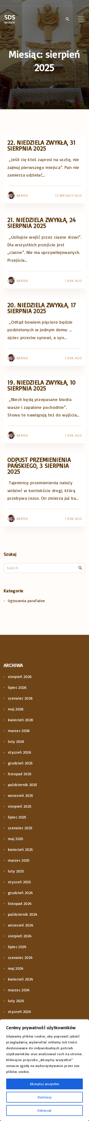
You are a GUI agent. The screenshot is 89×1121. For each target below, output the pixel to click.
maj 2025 (15, 838)
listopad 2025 (20, 773)
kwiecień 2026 (20, 719)
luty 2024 (16, 1000)
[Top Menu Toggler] (81, 19)
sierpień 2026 (20, 676)
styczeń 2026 (19, 752)
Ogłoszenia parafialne (26, 600)
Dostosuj (44, 1097)
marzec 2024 (19, 989)
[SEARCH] (80, 567)
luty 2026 (16, 741)
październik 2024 (23, 914)
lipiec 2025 (17, 817)
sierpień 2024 (20, 935)
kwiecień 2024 (20, 979)
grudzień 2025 (20, 763)
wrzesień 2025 (20, 795)
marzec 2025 (19, 860)
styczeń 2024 (19, 1011)
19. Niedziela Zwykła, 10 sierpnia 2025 (41, 385)
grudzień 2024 (20, 892)
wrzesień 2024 (21, 925)
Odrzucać (44, 1110)
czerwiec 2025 (20, 827)
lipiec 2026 (17, 687)
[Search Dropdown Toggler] (67, 19)
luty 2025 (16, 871)
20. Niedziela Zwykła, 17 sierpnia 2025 (41, 308)
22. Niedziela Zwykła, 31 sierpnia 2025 (41, 145)
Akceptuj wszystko (44, 1084)
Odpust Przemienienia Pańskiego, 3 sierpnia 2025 (39, 465)
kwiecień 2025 (20, 849)
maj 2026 (16, 708)
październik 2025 (22, 784)
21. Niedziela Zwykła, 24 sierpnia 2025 (41, 222)
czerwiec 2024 (20, 957)
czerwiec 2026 (20, 698)
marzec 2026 (19, 730)
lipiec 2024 (17, 946)
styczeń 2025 (19, 881)
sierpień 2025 (20, 806)
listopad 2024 (20, 903)
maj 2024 (16, 968)
